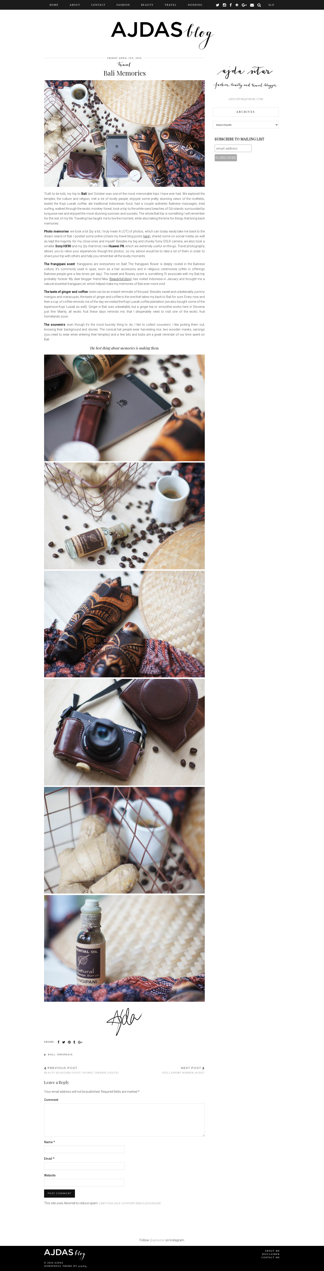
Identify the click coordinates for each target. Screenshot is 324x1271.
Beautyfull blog (120, 279)
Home (54, 5)
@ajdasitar (157, 1240)
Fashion (123, 5)
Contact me (270, 1257)
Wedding (195, 5)
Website (50, 1175)
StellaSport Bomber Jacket (183, 1070)
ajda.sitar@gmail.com (245, 99)
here (146, 236)
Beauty (147, 5)
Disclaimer (271, 1254)
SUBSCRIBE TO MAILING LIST (239, 139)
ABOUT (75, 5)
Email (49, 1158)
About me (272, 1251)
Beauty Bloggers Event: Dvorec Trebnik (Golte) (81, 1070)
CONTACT (98, 5)
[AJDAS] (162, 25)
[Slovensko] (271, 5)
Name (49, 1142)
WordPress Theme (58, 1266)
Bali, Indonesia (60, 1054)
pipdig (82, 1266)
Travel (171, 5)
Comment (51, 1100)
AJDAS (58, 1263)
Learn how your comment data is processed (129, 1203)
